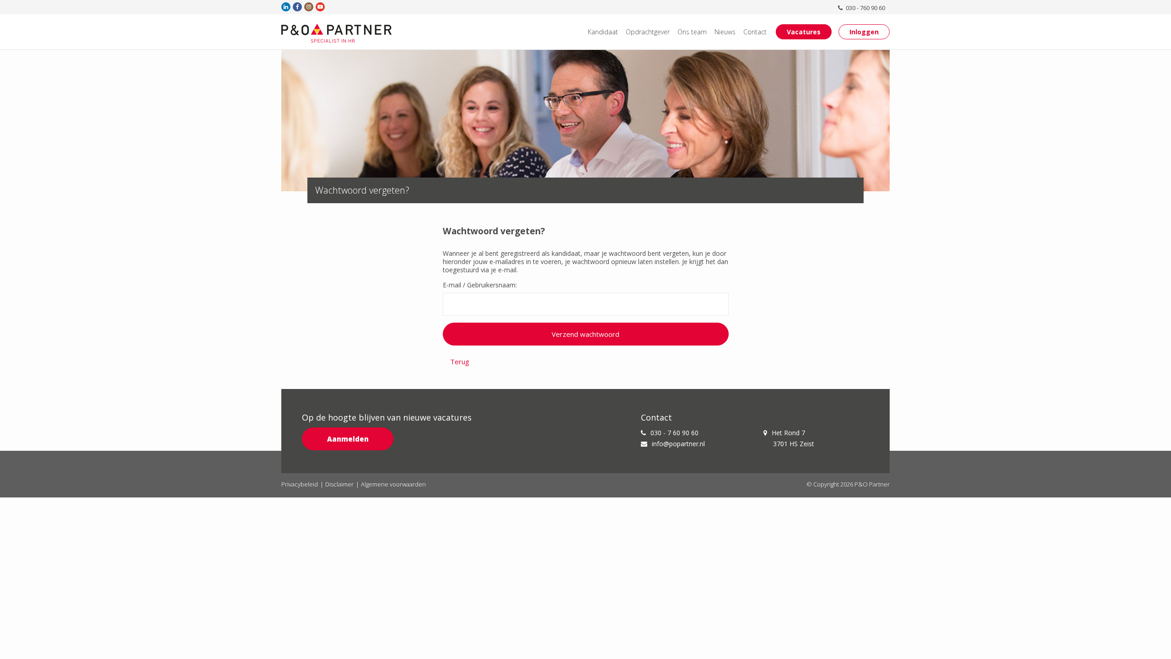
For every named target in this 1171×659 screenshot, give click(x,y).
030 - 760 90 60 (864, 8)
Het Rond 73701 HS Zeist (793, 438)
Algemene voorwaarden (393, 484)
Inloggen (864, 31)
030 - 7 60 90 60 (674, 432)
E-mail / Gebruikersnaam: (480, 285)
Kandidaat (603, 31)
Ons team (692, 31)
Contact (755, 31)
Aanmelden (348, 438)
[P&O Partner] (336, 33)
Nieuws (725, 31)
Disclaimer (339, 484)
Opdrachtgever (648, 31)
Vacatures (804, 31)
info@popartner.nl (678, 443)
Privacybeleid (299, 484)
